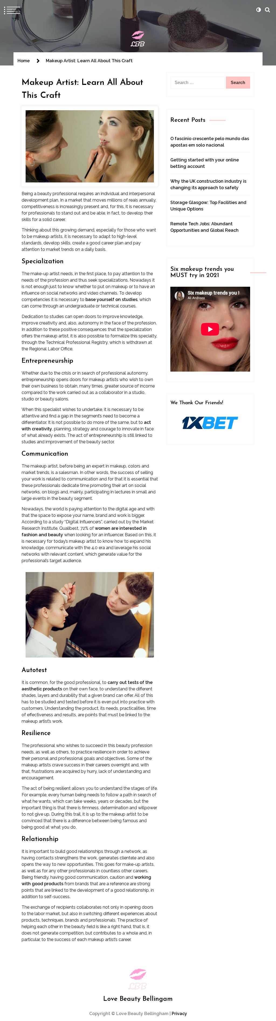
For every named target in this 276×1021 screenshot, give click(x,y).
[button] (258, 10)
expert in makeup (109, 466)
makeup (41, 236)
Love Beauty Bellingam (138, 999)
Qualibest (68, 528)
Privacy (179, 1013)
